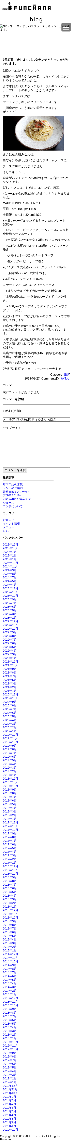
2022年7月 (10, 639)
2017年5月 (10, 848)
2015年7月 (10, 928)
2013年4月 (10, 1027)
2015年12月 (10, 910)
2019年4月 (10, 764)
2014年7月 (10, 972)
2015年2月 (10, 946)
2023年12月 (10, 588)
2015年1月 (10, 950)
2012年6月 (10, 1063)
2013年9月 (10, 1009)
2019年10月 (10, 742)
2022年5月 (10, 647)
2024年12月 (10, 562)
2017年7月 (10, 840)
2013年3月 (10, 1031)
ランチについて (13, 506)
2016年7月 (10, 884)
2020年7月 (10, 709)
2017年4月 (10, 851)
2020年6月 (10, 712)
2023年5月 (10, 610)
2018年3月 (10, 811)
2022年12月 (10, 621)
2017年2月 (10, 859)
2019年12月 (10, 734)
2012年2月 (10, 1078)
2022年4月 (10, 650)
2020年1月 (10, 731)
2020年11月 (10, 698)
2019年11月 (10, 738)
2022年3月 (10, 654)
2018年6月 (10, 800)
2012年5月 (10, 1067)
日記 (66, 374)
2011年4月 (9, 1115)
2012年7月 (10, 1060)
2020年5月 (10, 716)
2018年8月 (10, 793)
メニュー (8, 527)
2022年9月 (10, 632)
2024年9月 (10, 570)
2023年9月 (10, 599)
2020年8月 (10, 705)
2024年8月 (10, 573)
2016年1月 (10, 906)
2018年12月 (10, 778)
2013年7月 (10, 1016)
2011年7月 (9, 1104)
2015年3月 (10, 943)
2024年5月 (10, 581)
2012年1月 (10, 1082)
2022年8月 (10, 636)
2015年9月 (10, 921)
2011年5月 (9, 1111)
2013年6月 (10, 1020)
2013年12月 (10, 998)
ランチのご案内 (13, 488)
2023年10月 (10, 595)
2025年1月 (10, 559)
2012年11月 (10, 1045)
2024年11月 (10, 566)
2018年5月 (10, 804)
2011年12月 (10, 1085)
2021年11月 (10, 665)
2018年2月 (10, 815)
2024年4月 (10, 584)
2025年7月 (10, 551)
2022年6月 (10, 643)
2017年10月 (10, 829)
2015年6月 (10, 932)
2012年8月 (10, 1056)
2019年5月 (10, 760)
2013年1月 (10, 1038)
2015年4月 (10, 939)
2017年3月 (10, 855)
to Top (65, 378)
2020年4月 (10, 720)
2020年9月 (10, 701)
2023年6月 (10, 606)
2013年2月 (10, 1034)
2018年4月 (10, 807)
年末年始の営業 (13, 484)
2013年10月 (10, 1005)
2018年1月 (10, 818)
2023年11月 (10, 592)
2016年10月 (10, 873)
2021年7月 (10, 676)
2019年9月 (10, 745)
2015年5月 (10, 935)
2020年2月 (10, 727)
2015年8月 (10, 924)
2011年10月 (10, 1093)
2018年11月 (10, 782)
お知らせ (8, 520)
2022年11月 (10, 625)
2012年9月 (10, 1052)
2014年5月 (10, 979)
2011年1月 (9, 1126)
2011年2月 (9, 1122)
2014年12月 (10, 954)
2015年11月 (10, 913)
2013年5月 (10, 1023)
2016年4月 (10, 895)
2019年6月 (10, 756)
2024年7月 (10, 577)
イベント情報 (11, 523)
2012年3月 (10, 1074)
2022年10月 (10, 628)
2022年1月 (10, 657)
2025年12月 (10, 544)
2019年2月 (10, 771)
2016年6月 (10, 888)
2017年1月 (10, 862)
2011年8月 (9, 1100)
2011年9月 (9, 1096)
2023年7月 (10, 603)
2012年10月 (10, 1049)
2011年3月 (9, 1118)
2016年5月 (10, 892)
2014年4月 (10, 983)
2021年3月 (10, 683)
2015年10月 (10, 917)
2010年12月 (10, 1129)
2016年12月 (10, 866)
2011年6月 (9, 1107)
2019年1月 (10, 775)
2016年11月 (10, 870)
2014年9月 (10, 965)
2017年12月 (10, 822)
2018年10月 (10, 785)
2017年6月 (10, 844)
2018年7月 (10, 796)
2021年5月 (10, 679)
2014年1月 (10, 994)
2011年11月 (10, 1089)
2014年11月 (10, 957)
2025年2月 (10, 555)
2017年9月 (10, 833)
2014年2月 (10, 990)
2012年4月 (10, 1071)
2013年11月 (10, 1001)
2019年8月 (10, 749)
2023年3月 (10, 614)
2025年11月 (10, 548)
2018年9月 (10, 789)
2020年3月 (10, 723)
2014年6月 (10, 976)
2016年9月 (10, 877)
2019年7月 (10, 753)
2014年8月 (10, 968)
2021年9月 (10, 668)
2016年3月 (10, 899)
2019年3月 (10, 767)
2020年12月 (10, 694)
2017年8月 (10, 837)
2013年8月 (10, 1012)
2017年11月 (10, 826)
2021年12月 (10, 661)
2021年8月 (10, 672)
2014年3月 (10, 987)
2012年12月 (10, 1041)
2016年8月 (10, 881)
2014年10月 (10, 961)
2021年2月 (10, 687)
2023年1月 (10, 617)
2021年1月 (10, 690)
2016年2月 (10, 903)
